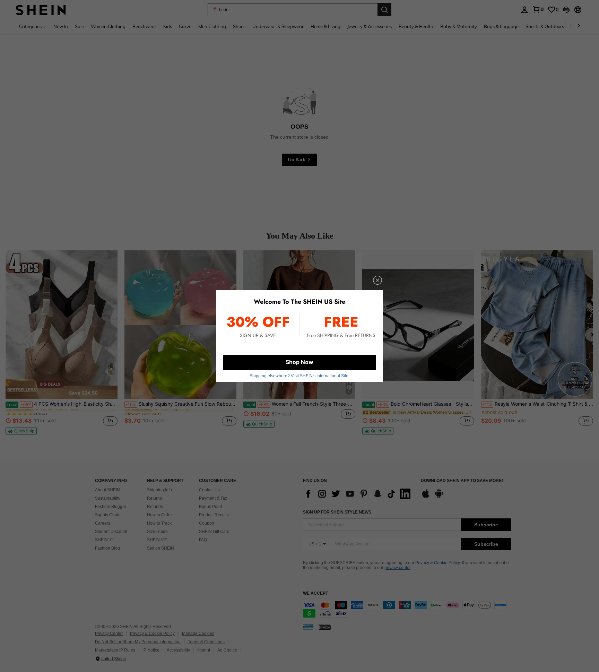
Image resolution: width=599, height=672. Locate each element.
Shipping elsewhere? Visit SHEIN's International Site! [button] (299, 375)
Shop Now (299, 362)
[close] (377, 280)
